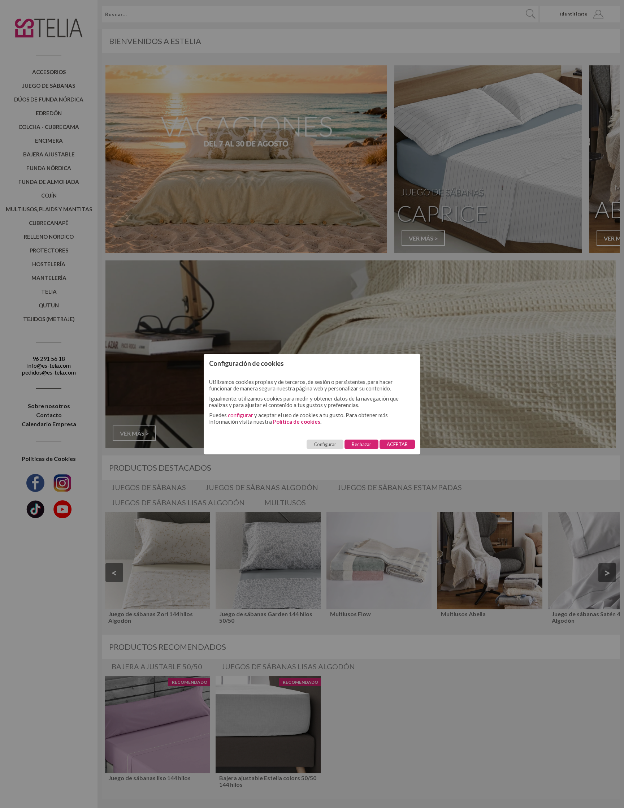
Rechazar (361, 444)
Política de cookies (296, 421)
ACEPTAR (397, 444)
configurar (240, 415)
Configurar (325, 444)
